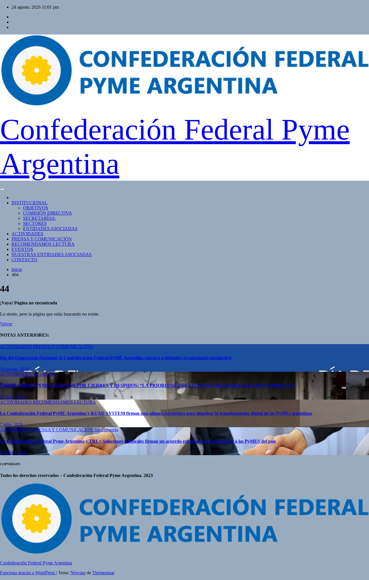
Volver (6, 323)
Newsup (78, 572)
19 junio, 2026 (13, 452)
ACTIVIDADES (27, 233)
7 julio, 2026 (11, 424)
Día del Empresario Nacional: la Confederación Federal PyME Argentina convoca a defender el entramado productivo (115, 357)
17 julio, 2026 (12, 396)
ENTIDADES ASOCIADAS (50, 228)
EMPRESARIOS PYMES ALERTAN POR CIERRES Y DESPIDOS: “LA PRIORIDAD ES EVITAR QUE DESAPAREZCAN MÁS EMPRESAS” (147, 385)
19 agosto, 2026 (14, 369)
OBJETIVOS (35, 207)
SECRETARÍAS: (39, 218)
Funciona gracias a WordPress (28, 572)
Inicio (17, 269)
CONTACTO (24, 259)
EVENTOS (22, 249)
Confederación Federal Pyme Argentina (36, 562)
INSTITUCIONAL (30, 202)
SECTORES (35, 223)
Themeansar (103, 572)
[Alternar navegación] (2, 189)
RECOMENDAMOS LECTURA (43, 244)
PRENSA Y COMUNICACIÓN (42, 238)
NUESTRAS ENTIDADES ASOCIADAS (52, 254)
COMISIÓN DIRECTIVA (47, 213)
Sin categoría (45, 374)
